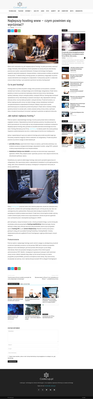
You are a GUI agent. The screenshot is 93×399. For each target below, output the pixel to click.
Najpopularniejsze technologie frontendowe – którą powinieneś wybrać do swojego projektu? (49, 301)
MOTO (71, 11)
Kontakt (83, 397)
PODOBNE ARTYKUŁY (14, 284)
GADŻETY (53, 11)
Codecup (12, 27)
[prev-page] (9, 322)
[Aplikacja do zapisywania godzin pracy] (67, 128)
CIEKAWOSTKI (78, 11)
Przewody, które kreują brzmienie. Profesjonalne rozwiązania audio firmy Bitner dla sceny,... (73, 54)
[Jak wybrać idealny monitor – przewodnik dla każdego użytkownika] (65, 69)
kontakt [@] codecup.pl (50, 386)
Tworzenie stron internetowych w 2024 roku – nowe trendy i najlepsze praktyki (33, 318)
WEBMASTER (15, 17)
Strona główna (11, 15)
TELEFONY (20, 11)
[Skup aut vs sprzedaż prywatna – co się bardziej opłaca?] (65, 98)
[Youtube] (54, 389)
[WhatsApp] (19, 30)
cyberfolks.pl (33, 129)
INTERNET (28, 11)
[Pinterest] (15, 30)
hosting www (15, 206)
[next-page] (11, 322)
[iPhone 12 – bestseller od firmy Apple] (67, 140)
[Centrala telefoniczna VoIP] (79, 128)
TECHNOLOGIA (12, 11)
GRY (59, 11)
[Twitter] (12, 30)
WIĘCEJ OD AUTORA (25, 284)
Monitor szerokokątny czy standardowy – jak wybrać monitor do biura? (79, 146)
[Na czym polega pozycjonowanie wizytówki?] (33, 292)
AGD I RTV (36, 11)
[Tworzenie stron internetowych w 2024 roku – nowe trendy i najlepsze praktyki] (33, 309)
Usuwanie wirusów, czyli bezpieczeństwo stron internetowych (13, 318)
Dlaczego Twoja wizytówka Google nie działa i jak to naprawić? (76, 76)
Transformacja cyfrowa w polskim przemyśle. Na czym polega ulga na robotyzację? (19, 278)
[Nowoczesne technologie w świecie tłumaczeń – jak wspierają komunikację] (65, 84)
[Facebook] (9, 30)
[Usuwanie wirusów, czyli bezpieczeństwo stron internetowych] (16, 309)
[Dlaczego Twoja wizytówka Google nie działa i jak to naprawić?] (16, 292)
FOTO (47, 11)
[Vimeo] (46, 389)
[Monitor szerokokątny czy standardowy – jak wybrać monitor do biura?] (79, 140)
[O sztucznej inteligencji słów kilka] (65, 114)
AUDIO (42, 11)
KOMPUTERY (65, 11)
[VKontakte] (50, 389)
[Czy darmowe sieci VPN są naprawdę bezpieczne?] (50, 309)
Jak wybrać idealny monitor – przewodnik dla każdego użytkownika (77, 69)
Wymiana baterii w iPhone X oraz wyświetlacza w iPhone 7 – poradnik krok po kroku (46, 278)
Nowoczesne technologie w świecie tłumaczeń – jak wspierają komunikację (76, 84)
